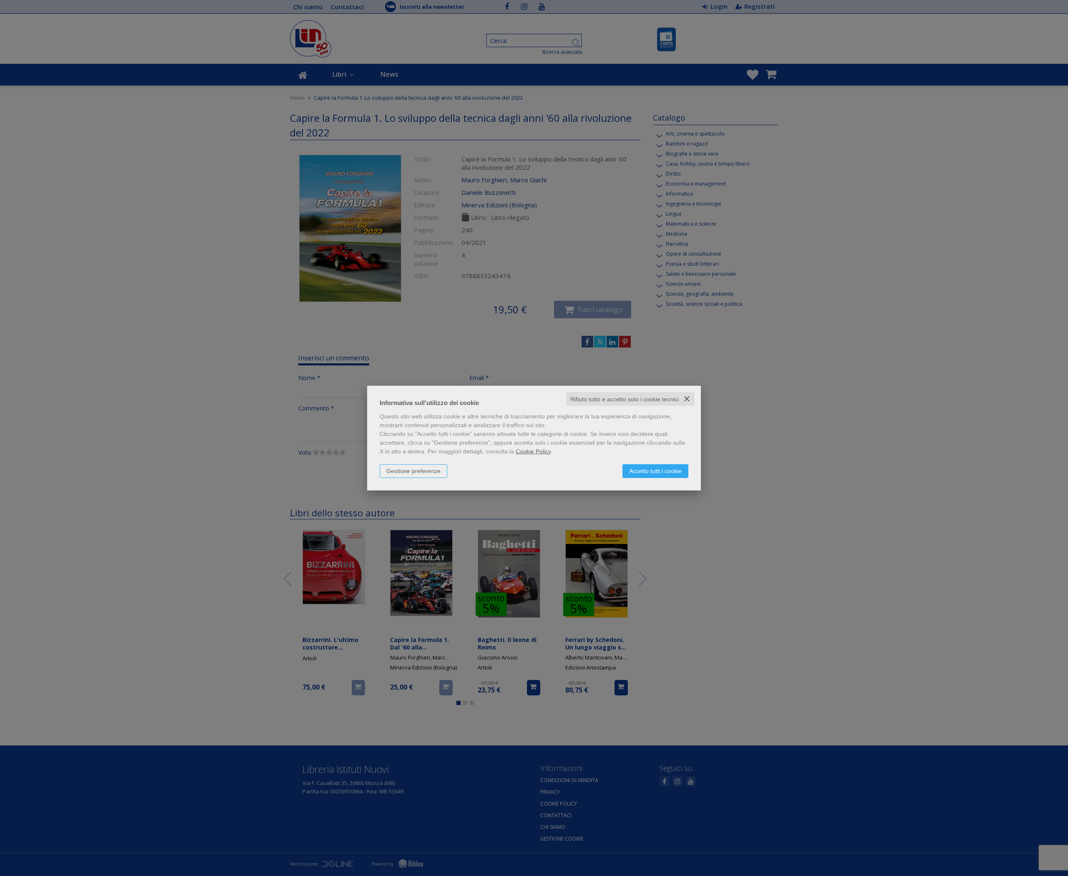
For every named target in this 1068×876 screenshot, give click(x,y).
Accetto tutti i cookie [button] (655, 470)
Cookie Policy (533, 451)
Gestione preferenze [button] (413, 470)
